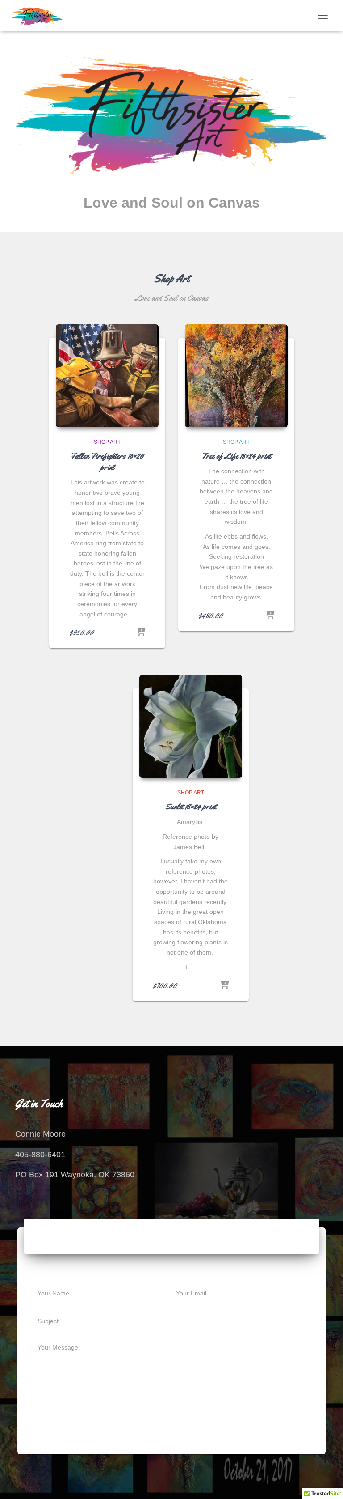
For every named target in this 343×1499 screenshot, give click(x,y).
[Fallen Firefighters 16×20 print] (107, 375)
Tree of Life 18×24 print (236, 456)
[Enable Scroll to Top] (325, 1481)
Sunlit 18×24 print (190, 806)
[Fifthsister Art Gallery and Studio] (41, 15)
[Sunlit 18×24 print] (190, 726)
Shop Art (107, 442)
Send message (266, 1420)
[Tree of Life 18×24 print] (236, 375)
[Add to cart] (140, 632)
